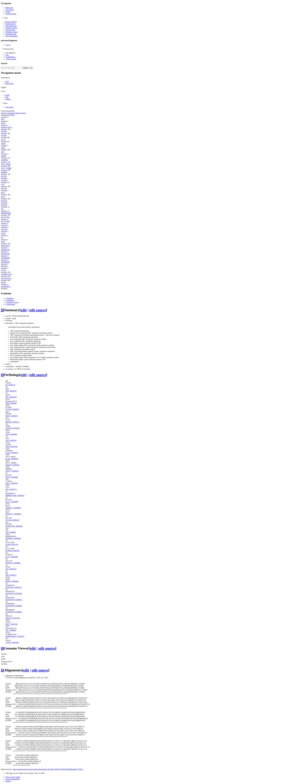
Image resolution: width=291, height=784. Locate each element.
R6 (2, 238)
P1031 (3, 233)
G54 (2, 184)
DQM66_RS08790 (12, 551)
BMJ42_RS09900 (12, 581)
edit (24, 310)
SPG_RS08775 (11, 489)
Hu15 (3, 193)
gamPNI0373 (6, 286)
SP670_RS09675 (11, 416)
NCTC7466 (5, 221)
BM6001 (4, 172)
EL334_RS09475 (11, 453)
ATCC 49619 (6, 164)
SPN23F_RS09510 (12, 465)
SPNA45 (4, 266)
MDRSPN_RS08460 (13, 538)
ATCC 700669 (6, 168)
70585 (3, 144)
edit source (37, 310)
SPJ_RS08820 (10, 532)
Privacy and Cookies (12, 777)
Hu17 (3, 197)
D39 (2, 119)
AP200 (3, 156)
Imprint (8, 781)
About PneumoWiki (12, 779)
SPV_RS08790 (11, 397)
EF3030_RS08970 (12, 409)
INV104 (4, 201)
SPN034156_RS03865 (13, 593)
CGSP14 (4, 180)
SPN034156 (5, 250)
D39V (3, 123)
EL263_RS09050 (11, 459)
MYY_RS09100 (11, 624)
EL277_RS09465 (11, 557)
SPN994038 (5, 258)
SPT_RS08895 (10, 630)
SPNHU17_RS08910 (13, 514)
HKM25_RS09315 (12, 422)
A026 (3, 148)
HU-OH (4, 189)
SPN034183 (5, 254)
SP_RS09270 (10, 385)
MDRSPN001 (6, 213)
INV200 (4, 205)
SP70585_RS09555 (12, 428)
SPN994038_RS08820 (13, 606)
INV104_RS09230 (12, 520)
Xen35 (3, 282)
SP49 (3, 242)
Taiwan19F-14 (6, 278)
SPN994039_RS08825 (13, 612)
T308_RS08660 (11, 434)
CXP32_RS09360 (12, 642)
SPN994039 (5, 262)
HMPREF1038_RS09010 (14, 496)
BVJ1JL (4, 176)
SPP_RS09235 (10, 569)
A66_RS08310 (10, 440)
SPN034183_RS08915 (13, 600)
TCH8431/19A (6, 274)
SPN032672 (5, 246)
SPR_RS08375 (10, 575)
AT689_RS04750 (11, 544)
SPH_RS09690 (11, 403)
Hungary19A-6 (6, 127)
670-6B (3, 135)
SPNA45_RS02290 (12, 618)
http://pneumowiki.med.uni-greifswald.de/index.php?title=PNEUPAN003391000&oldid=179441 (48, 769)
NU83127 (4, 225)
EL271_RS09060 (11, 502)
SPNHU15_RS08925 (13, 508)
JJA (2, 209)
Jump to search (20, 113)
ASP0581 (4, 160)
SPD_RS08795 (11, 391)
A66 (2, 152)
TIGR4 (12, 115)
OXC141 (4, 229)
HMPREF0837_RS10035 (14, 636)
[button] (2, 17)
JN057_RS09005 (11, 477)
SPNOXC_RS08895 (13, 563)
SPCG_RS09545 (11, 483)
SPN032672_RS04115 (13, 587)
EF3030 (4, 131)
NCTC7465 (5, 217)
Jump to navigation (8, 113)
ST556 (3, 270)
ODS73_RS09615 (12, 471)
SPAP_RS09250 (11, 447)
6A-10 (3, 140)
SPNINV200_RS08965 (14, 526)
